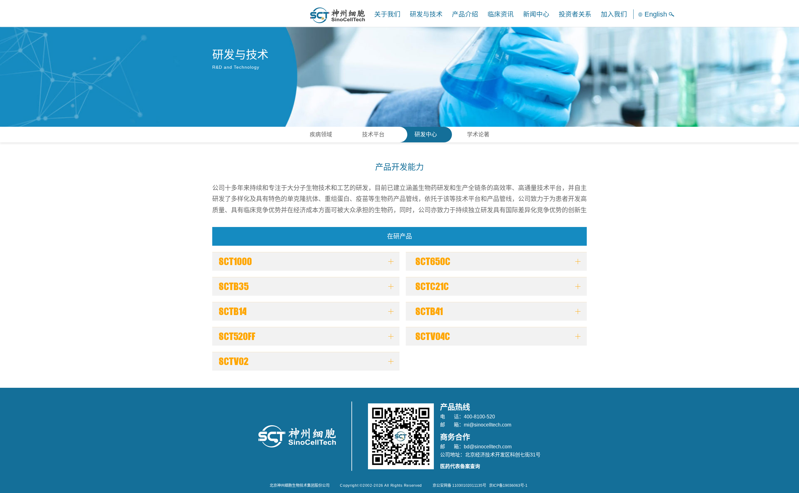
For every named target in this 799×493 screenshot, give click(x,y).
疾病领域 (321, 134)
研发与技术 (426, 14)
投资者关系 (575, 14)
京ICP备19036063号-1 (508, 485)
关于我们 (387, 14)
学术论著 (478, 134)
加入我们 (614, 14)
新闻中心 (536, 14)
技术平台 (373, 134)
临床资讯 (501, 14)
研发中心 (425, 134)
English (656, 14)
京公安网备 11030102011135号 (459, 485)
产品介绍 (465, 14)
